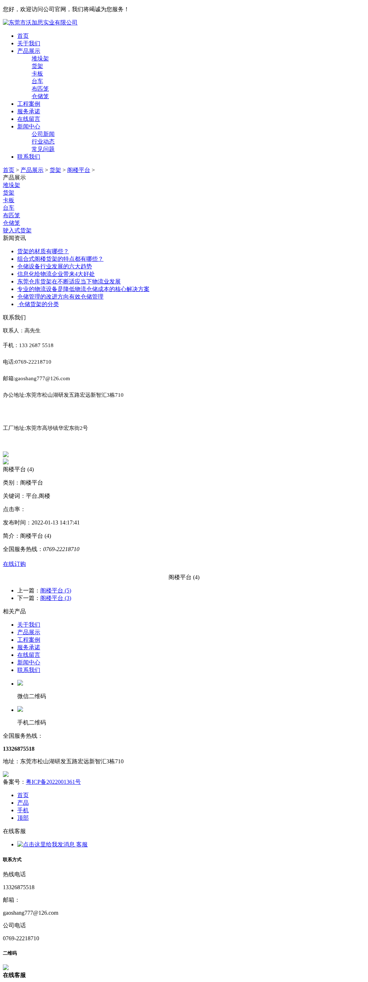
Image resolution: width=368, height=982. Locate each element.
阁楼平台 (78, 170)
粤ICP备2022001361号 (53, 782)
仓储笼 (11, 223)
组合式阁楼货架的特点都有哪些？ (60, 259)
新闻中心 (28, 126)
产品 (23, 803)
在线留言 (28, 119)
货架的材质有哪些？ (43, 251)
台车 (8, 208)
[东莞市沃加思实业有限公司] (40, 22)
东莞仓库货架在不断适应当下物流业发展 (69, 281)
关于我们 (28, 43)
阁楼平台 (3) (55, 598)
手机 (23, 810)
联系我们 (28, 157)
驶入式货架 (17, 230)
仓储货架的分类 (38, 304)
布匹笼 (11, 215)
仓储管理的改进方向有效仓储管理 (60, 297)
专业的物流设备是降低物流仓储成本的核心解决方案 (83, 289)
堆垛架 (11, 185)
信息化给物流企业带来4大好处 (56, 274)
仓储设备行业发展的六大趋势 (54, 266)
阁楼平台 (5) (55, 590)
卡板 (8, 200)
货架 (55, 170)
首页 (23, 36)
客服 (81, 844)
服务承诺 (28, 111)
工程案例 (28, 104)
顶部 (23, 818)
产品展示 (28, 51)
